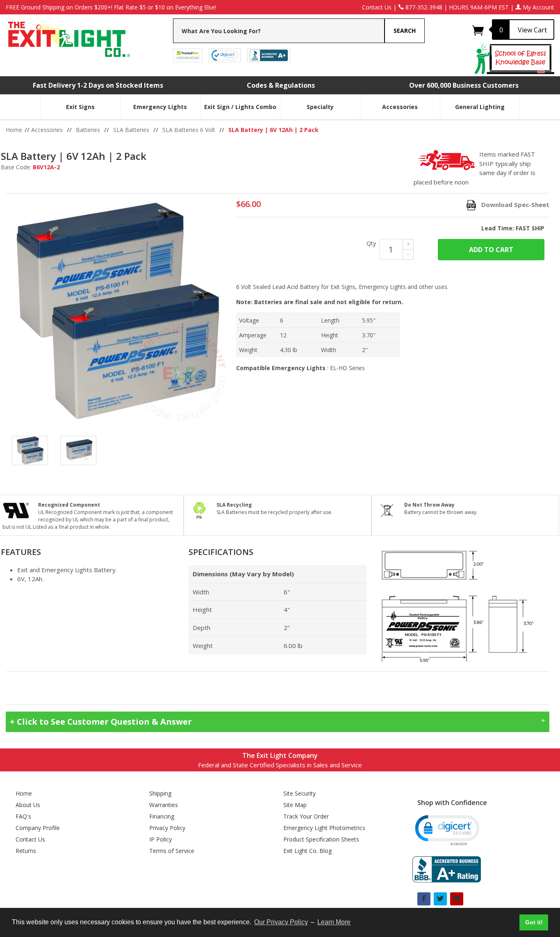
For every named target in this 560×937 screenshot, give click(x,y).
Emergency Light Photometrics (324, 828)
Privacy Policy (167, 828)
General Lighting (480, 107)
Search (405, 30)
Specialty (320, 107)
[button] (446, 829)
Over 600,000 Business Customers (464, 85)
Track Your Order (306, 816)
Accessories (400, 107)
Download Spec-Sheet (515, 204)
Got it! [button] (534, 922)
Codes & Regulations (281, 85)
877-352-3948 (423, 7)
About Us (28, 805)
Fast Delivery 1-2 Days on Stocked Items (98, 85)
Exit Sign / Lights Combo (240, 107)
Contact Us (377, 7)
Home (24, 793)
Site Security (299, 793)
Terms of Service (171, 851)
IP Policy (160, 839)
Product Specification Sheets (321, 839)
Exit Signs (80, 107)
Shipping (160, 793)
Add (491, 249)
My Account (537, 7)
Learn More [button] (334, 922)
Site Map (295, 805)
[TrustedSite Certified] (187, 55)
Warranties (163, 805)
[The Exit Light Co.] (68, 36)
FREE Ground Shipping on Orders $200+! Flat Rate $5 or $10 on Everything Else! (111, 7)
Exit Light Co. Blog (307, 851)
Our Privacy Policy (281, 922)
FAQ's (23, 816)
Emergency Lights (160, 107)
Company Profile (38, 828)
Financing (161, 816)
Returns (26, 851)
